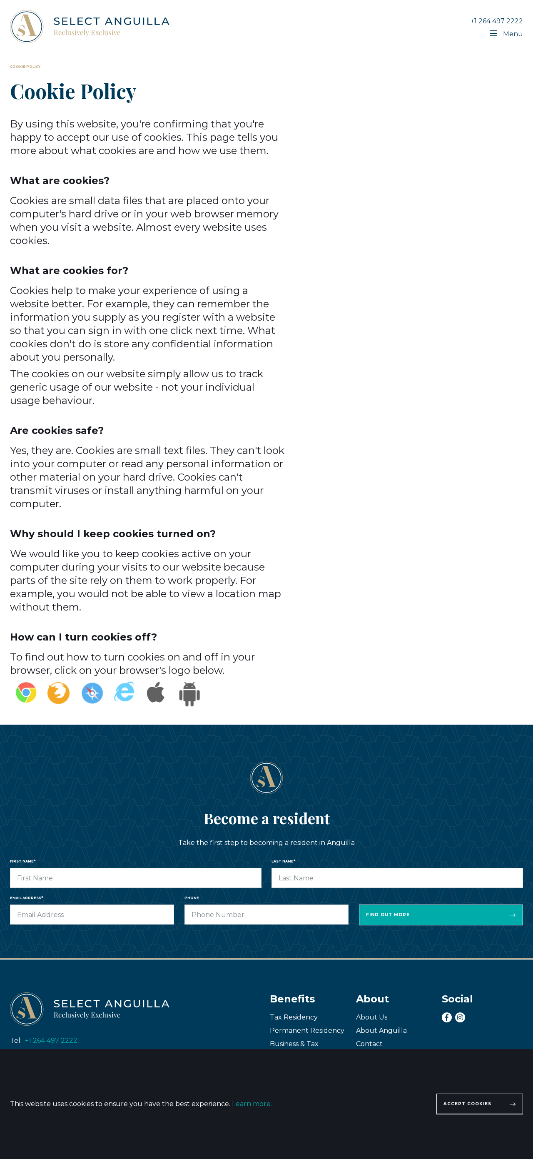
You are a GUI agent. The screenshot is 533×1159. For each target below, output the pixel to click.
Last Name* (283, 861)
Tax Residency (294, 1017)
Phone (191, 898)
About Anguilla (381, 1030)
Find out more (388, 914)
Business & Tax (294, 1044)
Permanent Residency (307, 1030)
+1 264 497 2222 (497, 21)
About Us (371, 1017)
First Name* (22, 861)
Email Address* (26, 898)
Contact (369, 1044)
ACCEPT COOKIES (467, 1104)
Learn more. (252, 1104)
